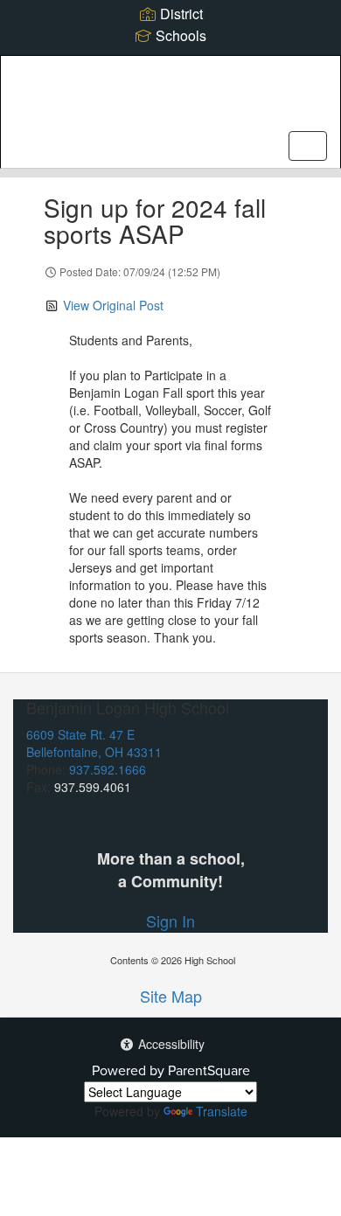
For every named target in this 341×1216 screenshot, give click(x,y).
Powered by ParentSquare (171, 1070)
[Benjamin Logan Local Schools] (171, 98)
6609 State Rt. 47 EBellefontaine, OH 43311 (94, 743)
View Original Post (113, 305)
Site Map (171, 995)
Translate (221, 1111)
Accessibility (170, 1044)
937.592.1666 (107, 769)
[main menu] (308, 146)
